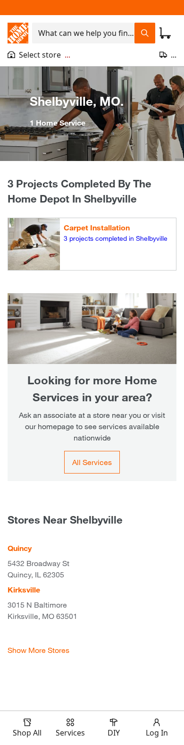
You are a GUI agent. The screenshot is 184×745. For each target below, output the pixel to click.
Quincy (20, 547)
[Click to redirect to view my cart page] (165, 33)
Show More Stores (38, 649)
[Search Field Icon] (144, 33)
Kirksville (24, 589)
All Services (92, 461)
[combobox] (83, 33)
